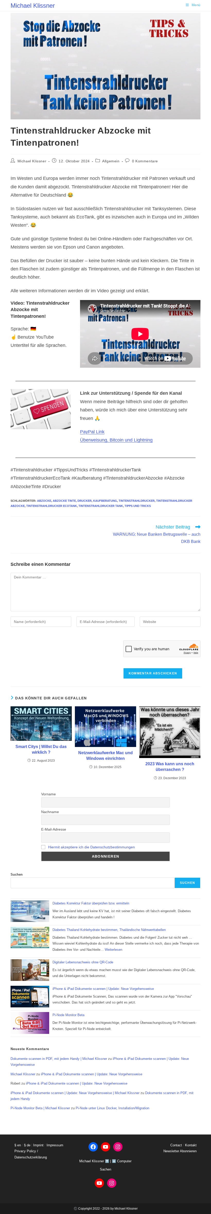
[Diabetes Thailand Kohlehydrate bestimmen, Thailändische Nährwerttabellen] (30, 937)
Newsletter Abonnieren (180, 1151)
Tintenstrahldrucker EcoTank (51, 505)
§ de (27, 1145)
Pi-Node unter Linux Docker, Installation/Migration (112, 1108)
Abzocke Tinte (64, 500)
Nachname (50, 812)
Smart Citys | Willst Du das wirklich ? (41, 749)
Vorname (48, 794)
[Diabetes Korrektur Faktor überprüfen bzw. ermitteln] (30, 911)
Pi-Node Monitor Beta (68, 1015)
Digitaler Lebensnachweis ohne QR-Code (82, 962)
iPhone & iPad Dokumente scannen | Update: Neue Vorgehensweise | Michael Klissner (75, 1093)
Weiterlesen (113, 950)
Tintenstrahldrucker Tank (100, 505)
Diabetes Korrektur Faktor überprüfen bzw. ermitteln (90, 903)
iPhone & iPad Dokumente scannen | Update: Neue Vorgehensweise (103, 989)
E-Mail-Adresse (53, 829)
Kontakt (191, 1145)
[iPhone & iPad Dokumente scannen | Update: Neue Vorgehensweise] (30, 997)
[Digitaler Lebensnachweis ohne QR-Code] (30, 970)
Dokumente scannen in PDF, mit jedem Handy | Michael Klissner (59, 1059)
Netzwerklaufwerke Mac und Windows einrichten (105, 756)
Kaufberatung (105, 500)
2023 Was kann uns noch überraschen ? (169, 767)
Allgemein (110, 161)
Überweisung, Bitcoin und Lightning (116, 440)
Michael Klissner (33, 5)
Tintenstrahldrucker (137, 500)
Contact (176, 1145)
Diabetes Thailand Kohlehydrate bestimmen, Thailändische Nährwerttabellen (109, 930)
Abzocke (44, 500)
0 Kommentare (145, 161)
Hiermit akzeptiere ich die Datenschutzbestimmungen (91, 847)
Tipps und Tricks (138, 505)
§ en (17, 1145)
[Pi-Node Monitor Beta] (30, 1023)
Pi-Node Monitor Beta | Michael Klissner (40, 1108)
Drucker (84, 500)
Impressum (55, 1145)
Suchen (17, 874)
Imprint (38, 1145)
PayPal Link (92, 431)
